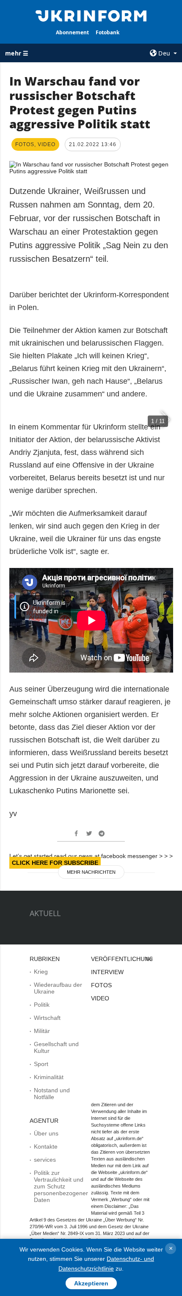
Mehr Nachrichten (91, 872)
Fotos (101, 985)
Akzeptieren (91, 1283)
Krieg (41, 971)
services (45, 1159)
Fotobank (107, 32)
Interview (107, 972)
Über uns (46, 1133)
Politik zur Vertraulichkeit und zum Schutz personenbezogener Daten (61, 1186)
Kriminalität (48, 1077)
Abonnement (72, 32)
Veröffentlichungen (126, 958)
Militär (42, 1030)
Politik (42, 1004)
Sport (41, 1064)
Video (100, 998)
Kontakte (46, 1146)
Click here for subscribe (55, 862)
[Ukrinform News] (91, 15)
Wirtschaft (47, 1017)
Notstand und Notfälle (52, 1093)
